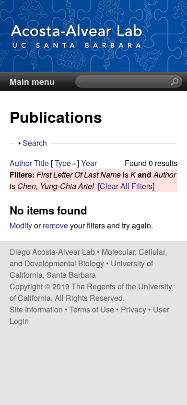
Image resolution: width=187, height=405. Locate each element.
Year (89, 162)
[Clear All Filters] (126, 185)
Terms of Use (92, 309)
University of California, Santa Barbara (81, 269)
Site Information (36, 309)
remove (55, 225)
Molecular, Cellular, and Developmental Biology (88, 257)
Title (41, 162)
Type (63, 162)
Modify (21, 225)
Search (35, 142)
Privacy (133, 309)
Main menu (32, 81)
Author (21, 162)
